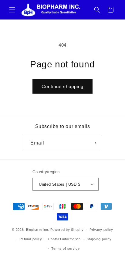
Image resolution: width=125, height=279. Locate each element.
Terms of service (65, 248)
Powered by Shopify (67, 229)
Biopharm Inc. (37, 229)
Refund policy (30, 239)
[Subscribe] (94, 143)
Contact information (64, 239)
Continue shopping (62, 86)
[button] (12, 9)
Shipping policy (99, 239)
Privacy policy (101, 229)
